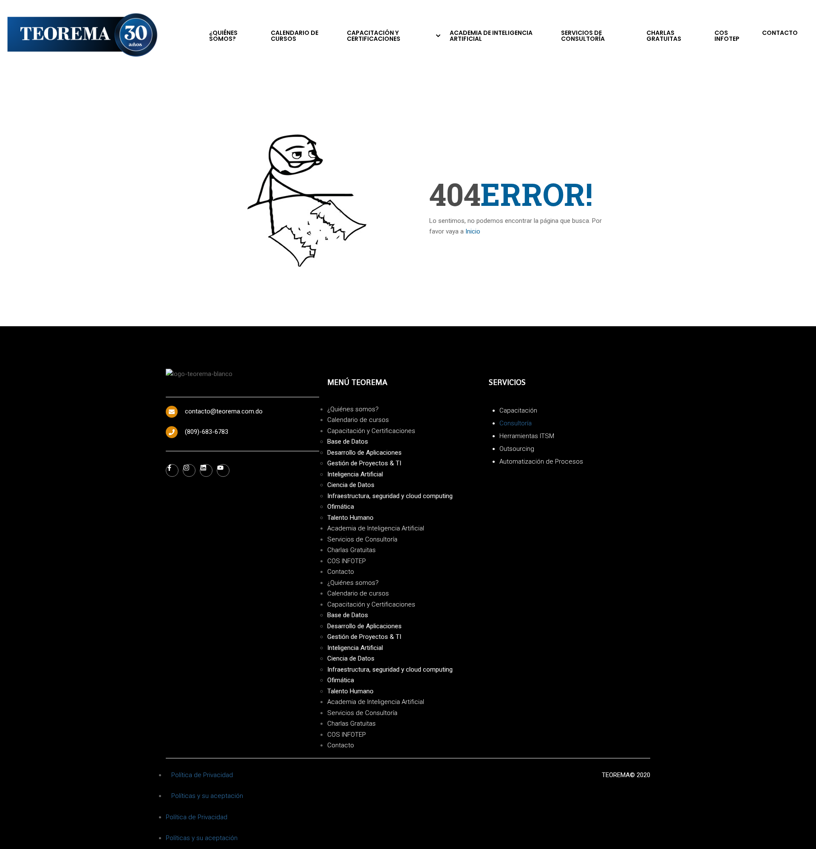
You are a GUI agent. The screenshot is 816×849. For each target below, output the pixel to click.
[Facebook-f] (172, 470)
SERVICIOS (507, 382)
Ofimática (340, 506)
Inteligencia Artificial (355, 474)
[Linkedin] (206, 470)
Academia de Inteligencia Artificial (491, 35)
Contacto (780, 32)
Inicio (472, 231)
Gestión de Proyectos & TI (364, 463)
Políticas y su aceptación (207, 796)
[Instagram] (189, 470)
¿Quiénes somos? (223, 35)
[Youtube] (223, 470)
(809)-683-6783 (206, 432)
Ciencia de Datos (350, 485)
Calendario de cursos (294, 35)
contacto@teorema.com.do (224, 411)
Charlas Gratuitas (663, 35)
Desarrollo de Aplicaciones (364, 452)
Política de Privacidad (202, 775)
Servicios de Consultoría (583, 35)
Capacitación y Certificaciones (373, 35)
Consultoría (515, 423)
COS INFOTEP (727, 35)
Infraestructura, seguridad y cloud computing (390, 496)
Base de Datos (347, 441)
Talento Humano (350, 517)
